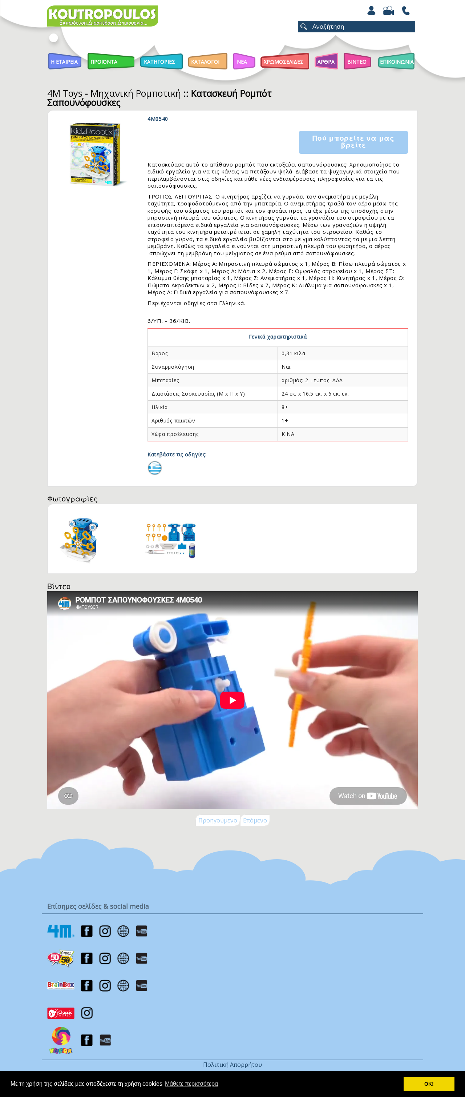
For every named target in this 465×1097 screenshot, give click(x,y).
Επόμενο (255, 820)
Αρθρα (326, 61)
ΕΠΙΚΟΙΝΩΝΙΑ (397, 61)
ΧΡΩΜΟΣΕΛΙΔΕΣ (283, 61)
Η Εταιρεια (64, 61)
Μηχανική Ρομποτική (135, 93)
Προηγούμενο (217, 820)
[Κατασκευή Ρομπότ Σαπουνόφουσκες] (154, 467)
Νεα (242, 61)
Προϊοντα (103, 61)
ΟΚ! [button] (429, 1084)
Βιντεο (357, 61)
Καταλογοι (205, 61)
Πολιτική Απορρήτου (232, 1065)
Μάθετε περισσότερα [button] (191, 1084)
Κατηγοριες (159, 61)
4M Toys (64, 93)
